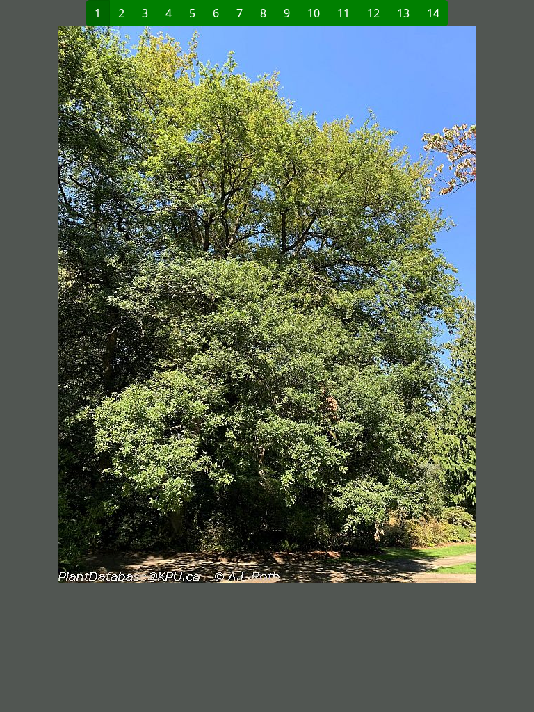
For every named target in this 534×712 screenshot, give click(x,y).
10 (313, 13)
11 (343, 13)
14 (433, 13)
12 (373, 13)
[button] (137, 304)
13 (403, 13)
